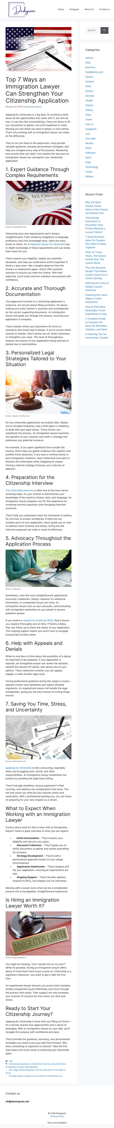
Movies (89, 143)
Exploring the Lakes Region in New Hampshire (96, 298)
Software (90, 152)
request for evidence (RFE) (38, 620)
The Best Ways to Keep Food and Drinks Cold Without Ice (35, 1076)
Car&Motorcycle (94, 72)
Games (89, 91)
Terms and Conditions (57, 1123)
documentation (59, 1064)
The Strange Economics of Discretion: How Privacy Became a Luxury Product (95, 224)
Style (88, 162)
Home (61, 9)
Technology (91, 167)
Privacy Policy (57, 1116)
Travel (88, 171)
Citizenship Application (19, 1064)
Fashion (89, 81)
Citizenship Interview (41, 1064)
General (89, 95)
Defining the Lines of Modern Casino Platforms (96, 287)
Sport (88, 157)
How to (89, 124)
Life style (90, 138)
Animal (89, 57)
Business (90, 67)
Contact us (104, 9)
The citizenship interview (19, 490)
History (89, 105)
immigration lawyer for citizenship (46, 244)
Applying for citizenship (18, 767)
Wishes (89, 176)
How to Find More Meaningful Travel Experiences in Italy (96, 310)
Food (88, 86)
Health (89, 100)
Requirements (31, 1067)
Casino (89, 76)
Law (11, 1061)
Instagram (74, 9)
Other (88, 148)
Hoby (88, 114)
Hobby (89, 110)
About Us (89, 9)
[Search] (104, 30)
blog (87, 62)
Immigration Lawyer (15, 1067)
